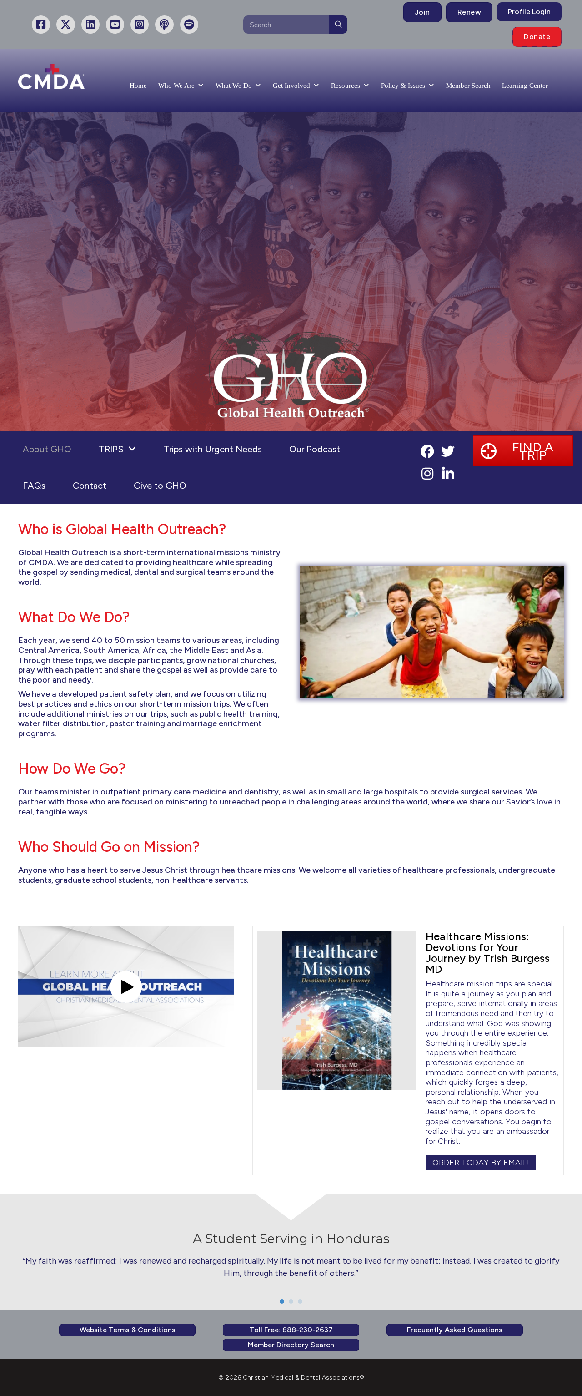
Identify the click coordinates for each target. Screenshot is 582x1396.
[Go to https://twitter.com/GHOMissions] (448, 452)
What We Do (234, 85)
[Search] (338, 24)
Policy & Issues (403, 85)
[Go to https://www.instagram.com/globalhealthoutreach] (427, 474)
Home (138, 85)
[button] (523, 450)
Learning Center (525, 85)
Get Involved (291, 85)
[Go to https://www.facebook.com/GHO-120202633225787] (427, 452)
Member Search (468, 85)
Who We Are (176, 85)
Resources (345, 85)
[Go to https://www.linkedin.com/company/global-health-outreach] (448, 474)
